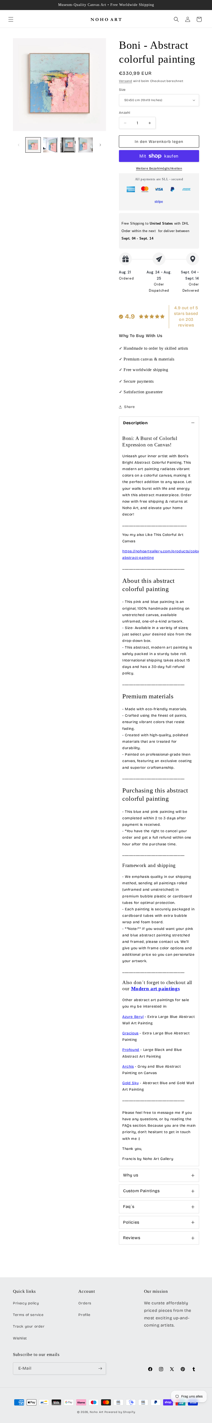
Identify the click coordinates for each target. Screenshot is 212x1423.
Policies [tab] (131, 1222)
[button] (11, 19)
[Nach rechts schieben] (100, 145)
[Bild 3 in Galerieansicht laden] (67, 144)
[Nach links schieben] (18, 145)
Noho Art (96, 1412)
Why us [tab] (130, 1175)
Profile (84, 1315)
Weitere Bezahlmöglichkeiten (159, 168)
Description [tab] (135, 422)
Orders (84, 1303)
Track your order (29, 1326)
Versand (125, 81)
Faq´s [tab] (128, 1206)
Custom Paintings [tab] (141, 1190)
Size (122, 90)
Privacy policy (26, 1303)
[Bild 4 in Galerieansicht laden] (85, 144)
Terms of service (28, 1315)
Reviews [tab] (131, 1237)
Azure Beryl (133, 1017)
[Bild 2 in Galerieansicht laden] (50, 144)
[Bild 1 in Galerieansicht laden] (33, 144)
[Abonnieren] (100, 1368)
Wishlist (20, 1338)
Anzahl (124, 113)
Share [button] (129, 407)
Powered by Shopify (119, 1412)
